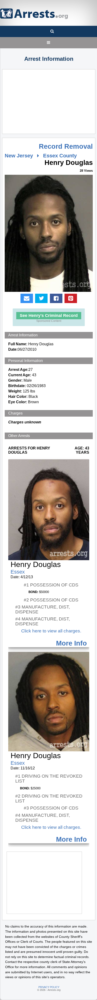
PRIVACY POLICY (48, 987)
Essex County (60, 156)
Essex (18, 572)
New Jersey (19, 156)
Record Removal (66, 146)
